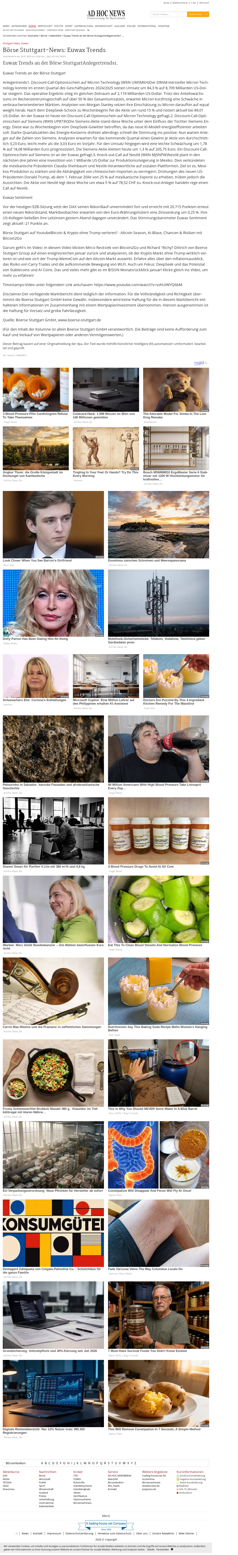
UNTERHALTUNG (83, 26)
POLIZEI (131, 26)
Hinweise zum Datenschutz (115, 1533)
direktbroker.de (151, 1485)
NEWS (6, 26)
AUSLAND (119, 26)
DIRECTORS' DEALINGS (75, 30)
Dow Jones (8, 1489)
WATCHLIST (204, 3)
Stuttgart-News (11, 43)
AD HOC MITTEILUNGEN (13, 30)
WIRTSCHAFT (45, 26)
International (46, 1503)
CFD (75, 1475)
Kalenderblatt (46, 1506)
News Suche (195, 14)
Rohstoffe (78, 1482)
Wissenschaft (46, 1489)
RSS (194, 3)
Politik (42, 1482)
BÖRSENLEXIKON (180, 3)
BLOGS (166, 3)
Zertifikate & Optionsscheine (82, 1497)
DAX (5, 1475)
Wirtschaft (44, 1479)
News (25, 1533)
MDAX (6, 1479)
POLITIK (58, 26)
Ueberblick (55, 35)
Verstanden (162, 1549)
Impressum (54, 1533)
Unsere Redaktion (163, 1533)
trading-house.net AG (154, 1475)
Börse (44, 35)
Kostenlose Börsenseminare (151, 1480)
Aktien (77, 1492)
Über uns (142, 1533)
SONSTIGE (163, 26)
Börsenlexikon (16, 1463)
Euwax (24, 43)
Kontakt (112, 1489)
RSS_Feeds (114, 1485)
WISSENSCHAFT (103, 26)
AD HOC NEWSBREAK (119, 1475)
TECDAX (7, 1482)
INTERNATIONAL (147, 26)
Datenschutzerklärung (79, 1533)
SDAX (6, 1485)
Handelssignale (81, 1489)
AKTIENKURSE (19, 26)
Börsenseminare (82, 1503)
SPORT (69, 26)
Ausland (43, 1492)
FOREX (77, 1479)
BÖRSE (32, 26)
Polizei (42, 1496)
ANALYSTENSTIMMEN (35, 30)
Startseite (33, 35)
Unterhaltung (46, 1499)
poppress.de (149, 1489)
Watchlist (113, 1479)
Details (151, 1549)
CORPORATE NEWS (55, 30)
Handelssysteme (82, 1485)
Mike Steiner (186, 1533)
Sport (42, 1485)
